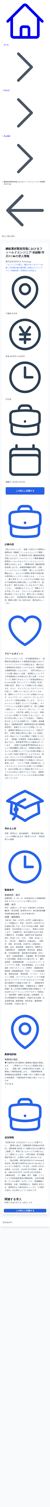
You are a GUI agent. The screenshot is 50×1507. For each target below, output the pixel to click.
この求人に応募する (25, 491)
